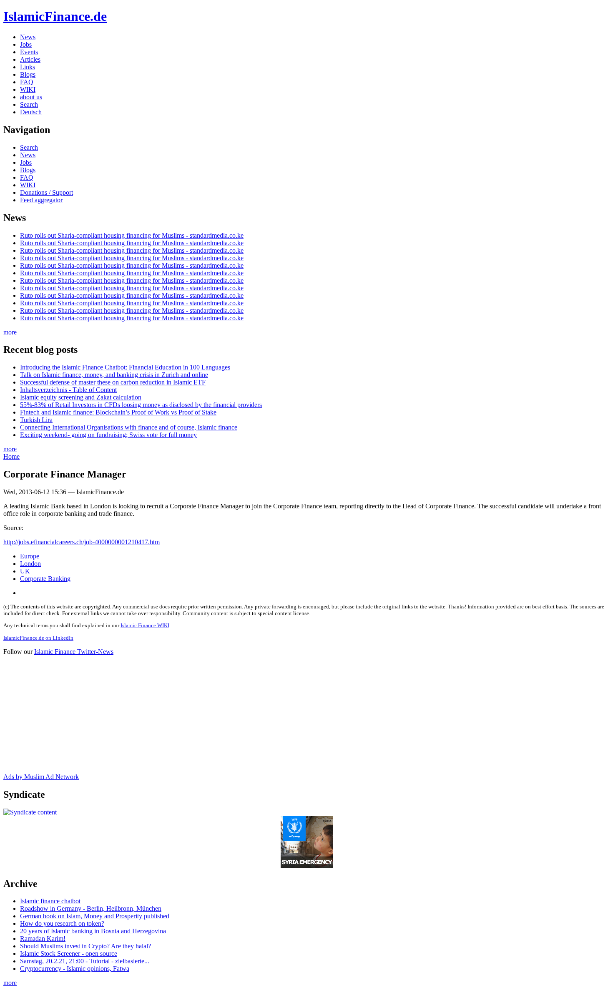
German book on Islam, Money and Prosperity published (94, 916)
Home (11, 456)
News (27, 36)
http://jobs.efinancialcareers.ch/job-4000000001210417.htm (81, 541)
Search (29, 104)
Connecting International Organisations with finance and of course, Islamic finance (128, 427)
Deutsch (31, 112)
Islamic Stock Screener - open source (68, 953)
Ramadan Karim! (42, 938)
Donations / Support (46, 192)
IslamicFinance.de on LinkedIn (38, 638)
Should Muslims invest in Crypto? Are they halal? (85, 946)
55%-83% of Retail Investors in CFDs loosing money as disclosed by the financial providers (141, 404)
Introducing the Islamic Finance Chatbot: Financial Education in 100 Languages (125, 367)
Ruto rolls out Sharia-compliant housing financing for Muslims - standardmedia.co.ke (132, 235)
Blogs (27, 74)
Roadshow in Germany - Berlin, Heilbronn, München (90, 908)
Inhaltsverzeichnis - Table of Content (68, 389)
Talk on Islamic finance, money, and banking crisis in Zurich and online (114, 374)
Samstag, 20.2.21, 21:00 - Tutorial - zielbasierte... (84, 961)
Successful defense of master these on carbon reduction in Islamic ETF (113, 382)
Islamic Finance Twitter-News (73, 651)
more (10, 332)
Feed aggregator (41, 200)
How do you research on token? (62, 923)
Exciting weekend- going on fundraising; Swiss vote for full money (108, 434)
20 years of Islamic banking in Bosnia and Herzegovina (93, 931)
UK (25, 571)
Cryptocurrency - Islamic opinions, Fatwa (74, 968)
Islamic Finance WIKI (145, 625)
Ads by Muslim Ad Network (41, 776)
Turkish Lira (36, 419)
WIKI (27, 89)
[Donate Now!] (307, 865)
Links (27, 66)
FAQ (26, 81)
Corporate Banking (45, 578)
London (30, 563)
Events (29, 51)
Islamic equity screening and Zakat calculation (80, 397)
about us (31, 97)
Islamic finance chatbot (50, 901)
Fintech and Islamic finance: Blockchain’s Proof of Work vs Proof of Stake (118, 412)
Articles (30, 59)
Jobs (26, 44)
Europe (29, 556)
